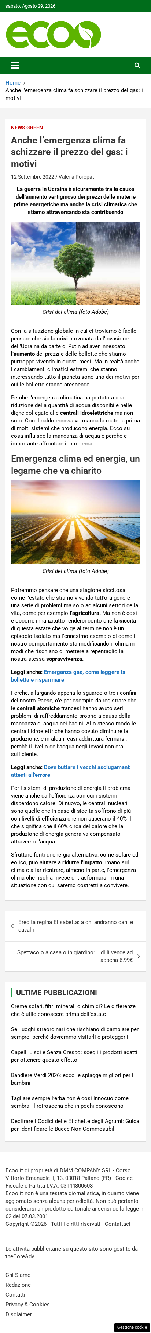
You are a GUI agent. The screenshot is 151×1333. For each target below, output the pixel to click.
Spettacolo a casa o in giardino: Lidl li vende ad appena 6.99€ (75, 956)
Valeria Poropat (76, 177)
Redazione (18, 1285)
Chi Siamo (18, 1275)
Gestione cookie (132, 1327)
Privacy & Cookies (27, 1304)
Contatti (15, 1294)
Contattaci (117, 1224)
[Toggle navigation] (15, 65)
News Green (27, 127)
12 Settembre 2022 (32, 177)
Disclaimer (18, 1314)
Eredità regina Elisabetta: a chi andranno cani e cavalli (75, 926)
